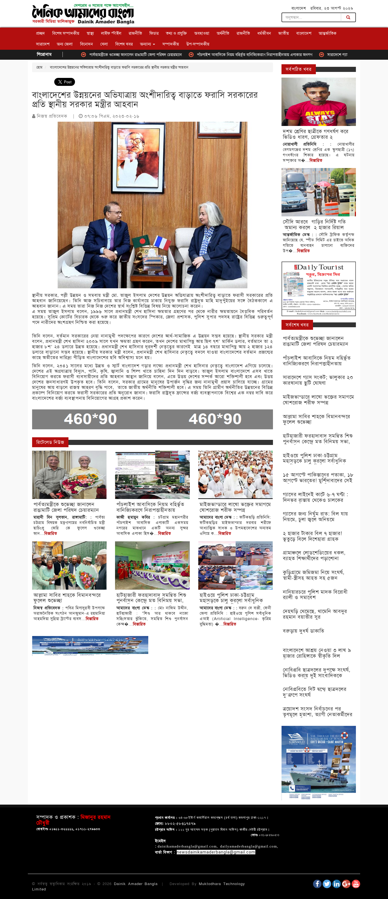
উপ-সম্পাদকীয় (197, 44)
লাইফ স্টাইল (111, 33)
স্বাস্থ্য (90, 33)
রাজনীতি (135, 33)
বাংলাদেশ (303, 33)
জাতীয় (283, 33)
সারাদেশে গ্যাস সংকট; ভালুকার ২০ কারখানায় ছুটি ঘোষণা (340, 54)
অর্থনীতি (223, 33)
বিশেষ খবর (124, 44)
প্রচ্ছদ (40, 33)
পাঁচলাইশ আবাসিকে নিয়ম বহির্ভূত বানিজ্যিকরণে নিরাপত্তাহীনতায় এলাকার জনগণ (226, 54)
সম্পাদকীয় (170, 44)
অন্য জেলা (65, 44)
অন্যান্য (146, 44)
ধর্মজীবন (264, 33)
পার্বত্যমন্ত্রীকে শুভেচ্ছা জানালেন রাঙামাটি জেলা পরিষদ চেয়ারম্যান (107, 54)
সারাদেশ (42, 44)
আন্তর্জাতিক (327, 33)
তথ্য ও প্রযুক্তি (176, 33)
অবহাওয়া (201, 33)
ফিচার (153, 33)
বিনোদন (86, 44)
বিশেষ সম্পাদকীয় (65, 33)
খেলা (104, 44)
